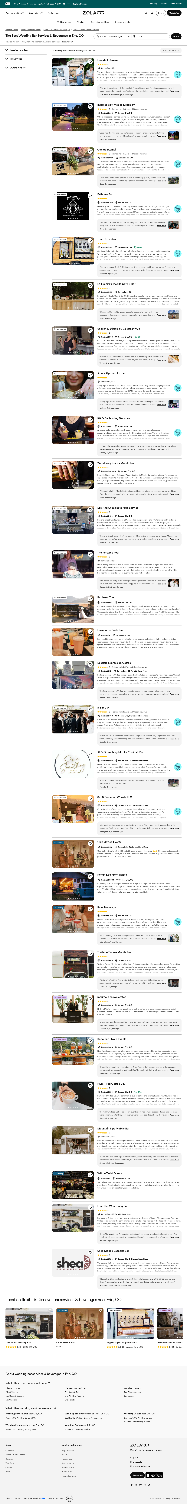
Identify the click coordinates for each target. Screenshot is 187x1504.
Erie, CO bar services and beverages (86, 30)
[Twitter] (140, 1485)
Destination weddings (100, 22)
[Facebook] (131, 1485)
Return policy (68, 1467)
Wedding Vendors (11, 30)
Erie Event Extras (12, 1388)
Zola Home (163, 4)
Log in (133, 1458)
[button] (128, 36)
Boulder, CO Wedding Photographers (21, 1429)
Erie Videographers (132, 1388)
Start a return (68, 1463)
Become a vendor (122, 22)
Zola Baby (153, 4)
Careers (8, 1467)
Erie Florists (70, 1400)
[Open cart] (152, 13)
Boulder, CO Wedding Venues (137, 1422)
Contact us (67, 1472)
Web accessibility (55, 1498)
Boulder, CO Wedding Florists (77, 1429)
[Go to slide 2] (71, 84)
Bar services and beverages (31, 30)
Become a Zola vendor (15, 1455)
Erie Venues (129, 1396)
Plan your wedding (13, 13)
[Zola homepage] (93, 13)
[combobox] (151, 36)
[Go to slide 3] (73, 84)
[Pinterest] (136, 1485)
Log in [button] (161, 13)
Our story (9, 1450)
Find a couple (53, 13)
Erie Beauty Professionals (75, 1388)
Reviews (9, 1459)
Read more (174, 91)
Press (7, 1472)
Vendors (80, 22)
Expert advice (35, 13)
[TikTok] (149, 1485)
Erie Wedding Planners (74, 1396)
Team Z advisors (69, 1476)
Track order (67, 1459)
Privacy (8, 1498)
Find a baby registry (138, 1466)
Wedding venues (64, 22)
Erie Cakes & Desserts (14, 1396)
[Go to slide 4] (75, 84)
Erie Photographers (132, 1392)
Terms (68, 4)
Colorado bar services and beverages (57, 30)
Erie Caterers (11, 1400)
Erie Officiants (11, 1392)
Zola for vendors (176, 4)
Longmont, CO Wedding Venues (138, 1418)
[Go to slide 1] (69, 84)
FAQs (64, 1455)
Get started (138, 1475)
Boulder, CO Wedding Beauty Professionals (83, 1418)
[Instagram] (144, 1485)
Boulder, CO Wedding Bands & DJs (20, 1418)
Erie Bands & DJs (72, 1392)
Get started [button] (174, 13)
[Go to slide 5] (77, 84)
